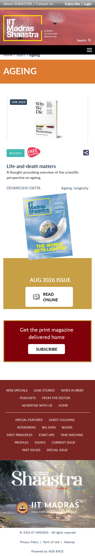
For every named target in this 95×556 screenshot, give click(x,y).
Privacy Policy (29, 542)
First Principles (19, 435)
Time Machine (72, 435)
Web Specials (17, 390)
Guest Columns (62, 420)
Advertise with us (37, 405)
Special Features (29, 420)
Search (82, 40)
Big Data (49, 427)
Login (88, 3)
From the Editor (56, 398)
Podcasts (28, 398)
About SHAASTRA (17, 3)
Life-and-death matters (31, 166)
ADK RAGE (56, 551)
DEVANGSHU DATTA (23, 188)
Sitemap (69, 542)
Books (16, 153)
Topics (21, 54)
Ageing (66, 188)
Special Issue (57, 450)
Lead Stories (44, 390)
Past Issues (31, 450)
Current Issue (63, 442)
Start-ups (46, 435)
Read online (50, 296)
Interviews (26, 427)
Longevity (81, 188)
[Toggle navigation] (88, 51)
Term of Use (51, 542)
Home (8, 54)
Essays (40, 442)
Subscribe (72, 3)
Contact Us (44, 3)
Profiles (21, 442)
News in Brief (72, 390)
